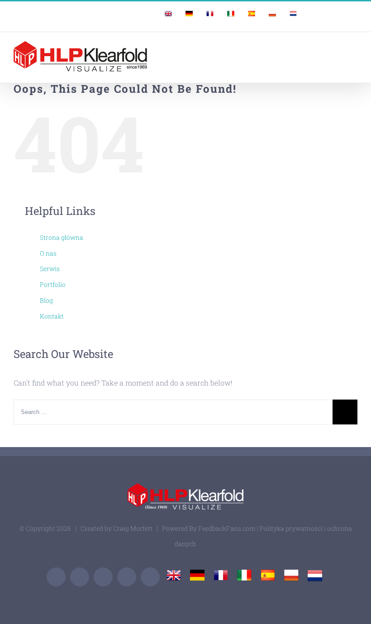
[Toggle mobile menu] (353, 48)
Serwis (50, 268)
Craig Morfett (132, 528)
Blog (46, 300)
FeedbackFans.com (227, 528)
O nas (48, 253)
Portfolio (53, 284)
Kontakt (52, 316)
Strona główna (61, 237)
